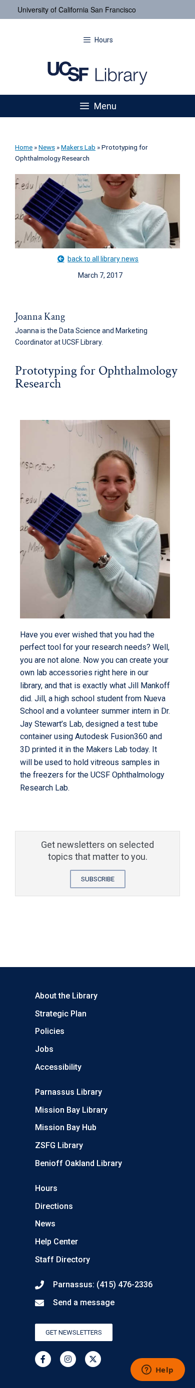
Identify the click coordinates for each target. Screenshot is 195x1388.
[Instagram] (68, 1359)
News (46, 147)
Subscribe (97, 879)
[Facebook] (43, 1359)
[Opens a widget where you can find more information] (157, 1370)
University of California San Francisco (77, 9)
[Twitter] (93, 1359)
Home (23, 147)
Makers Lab (78, 147)
